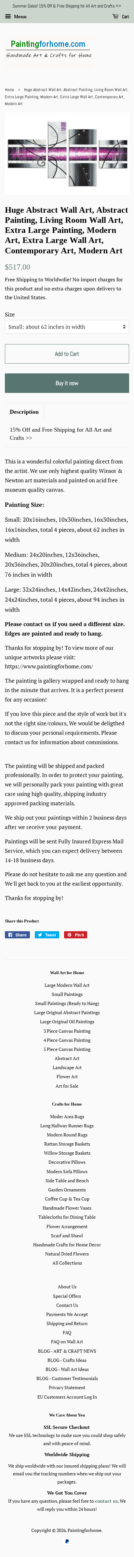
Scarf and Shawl (67, 1235)
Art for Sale (67, 1086)
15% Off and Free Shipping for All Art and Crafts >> (61, 433)
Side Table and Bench (67, 1180)
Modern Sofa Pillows (67, 1171)
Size (10, 314)
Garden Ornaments (67, 1190)
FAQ (67, 1332)
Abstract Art (67, 1058)
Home (9, 89)
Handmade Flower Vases (67, 1208)
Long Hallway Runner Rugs (67, 1125)
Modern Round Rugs (67, 1135)
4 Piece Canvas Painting (67, 1040)
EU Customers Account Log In (67, 1397)
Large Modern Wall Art (67, 985)
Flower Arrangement (67, 1226)
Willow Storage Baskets (67, 1153)
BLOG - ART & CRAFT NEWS (67, 1351)
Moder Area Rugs (67, 1116)
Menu (20, 16)
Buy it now (67, 383)
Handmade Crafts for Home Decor (67, 1245)
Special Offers (67, 1296)
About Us (67, 1286)
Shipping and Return (67, 1323)
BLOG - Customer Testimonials (67, 1378)
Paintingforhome (84, 1530)
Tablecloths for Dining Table (67, 1217)
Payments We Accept (67, 1314)
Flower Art (67, 1076)
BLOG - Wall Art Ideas (67, 1369)
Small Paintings (67, 994)
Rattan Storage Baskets (67, 1144)
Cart (125, 17)
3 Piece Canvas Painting (67, 1031)
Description (24, 412)
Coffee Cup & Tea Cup (67, 1199)
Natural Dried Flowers (67, 1254)
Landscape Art (67, 1067)
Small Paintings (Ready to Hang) (67, 1003)
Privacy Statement (67, 1387)
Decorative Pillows (67, 1162)
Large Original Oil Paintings (67, 1021)
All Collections (67, 1263)
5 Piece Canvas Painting (67, 1049)
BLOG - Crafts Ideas (67, 1360)
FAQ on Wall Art (67, 1341)
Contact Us (67, 1305)
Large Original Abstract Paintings (67, 1012)
